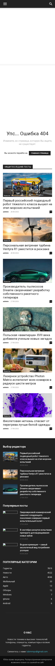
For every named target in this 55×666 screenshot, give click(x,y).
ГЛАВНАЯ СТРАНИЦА (39, 153)
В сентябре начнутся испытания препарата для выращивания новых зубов (36, 533)
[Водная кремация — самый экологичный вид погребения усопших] (10, 548)
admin (6, 212)
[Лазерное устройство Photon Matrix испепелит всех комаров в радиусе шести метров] (27, 360)
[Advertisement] (27, 36)
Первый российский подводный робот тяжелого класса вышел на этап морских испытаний (27, 204)
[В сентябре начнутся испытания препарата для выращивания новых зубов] (10, 533)
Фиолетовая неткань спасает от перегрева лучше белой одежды (26, 422)
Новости (7, 196)
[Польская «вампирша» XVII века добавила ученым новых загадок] (27, 319)
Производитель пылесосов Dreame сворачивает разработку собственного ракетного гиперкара (26, 292)
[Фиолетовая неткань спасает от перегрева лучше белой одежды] (27, 405)
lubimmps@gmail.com (37, 651)
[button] (5, 4)
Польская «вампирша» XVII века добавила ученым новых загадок (27, 336)
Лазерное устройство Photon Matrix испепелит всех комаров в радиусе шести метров (27, 379)
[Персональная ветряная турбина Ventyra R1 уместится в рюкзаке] (27, 230)
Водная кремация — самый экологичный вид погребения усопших (35, 547)
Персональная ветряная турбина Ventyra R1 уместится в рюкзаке (26, 247)
